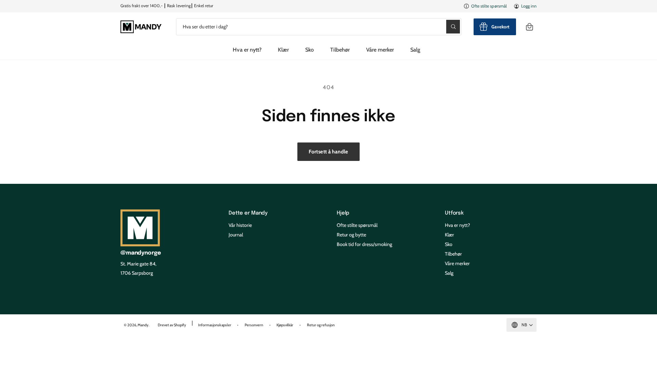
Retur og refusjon (321, 325)
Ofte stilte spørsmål (488, 6)
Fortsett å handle (328, 151)
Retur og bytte (351, 235)
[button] (529, 26)
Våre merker (380, 49)
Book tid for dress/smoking (364, 244)
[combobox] (318, 26)
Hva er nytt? (457, 225)
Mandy (143, 325)
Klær (283, 49)
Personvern (254, 325)
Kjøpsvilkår (284, 325)
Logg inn (529, 6)
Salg (449, 273)
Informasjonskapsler (214, 325)
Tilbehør (340, 49)
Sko (309, 49)
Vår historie (240, 225)
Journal (236, 235)
